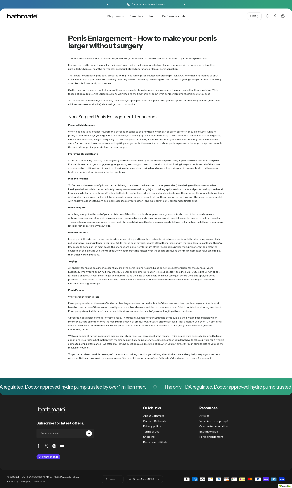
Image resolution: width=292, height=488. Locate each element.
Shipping (149, 436)
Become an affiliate (155, 442)
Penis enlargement (211, 436)
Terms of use (151, 431)
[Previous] (108, 4)
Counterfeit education (213, 426)
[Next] (183, 4)
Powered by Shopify (70, 477)
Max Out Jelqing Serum (199, 271)
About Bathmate (153, 415)
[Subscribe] (89, 433)
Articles (204, 415)
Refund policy (12, 482)
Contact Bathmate (154, 421)
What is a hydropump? (213, 421)
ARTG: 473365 (52, 477)
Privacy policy (152, 426)
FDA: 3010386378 (36, 477)
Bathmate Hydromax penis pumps (113, 325)
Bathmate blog (208, 431)
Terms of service (39, 482)
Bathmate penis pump (166, 317)
